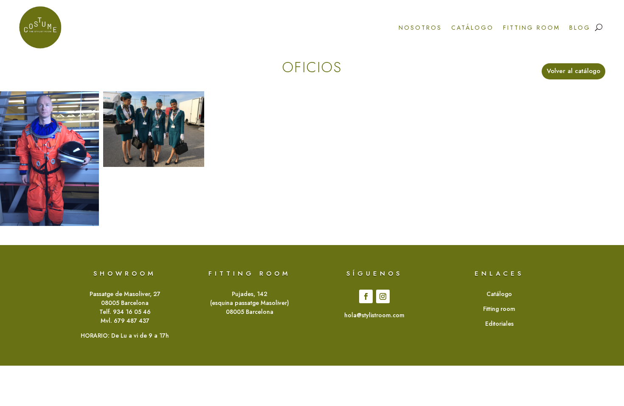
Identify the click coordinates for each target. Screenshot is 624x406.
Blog (579, 27)
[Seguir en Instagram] (383, 296)
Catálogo (472, 27)
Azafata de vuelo (154, 133)
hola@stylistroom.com (374, 315)
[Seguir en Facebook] (366, 296)
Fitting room (531, 27)
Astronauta (48, 157)
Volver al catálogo (573, 71)
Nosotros (420, 27)
